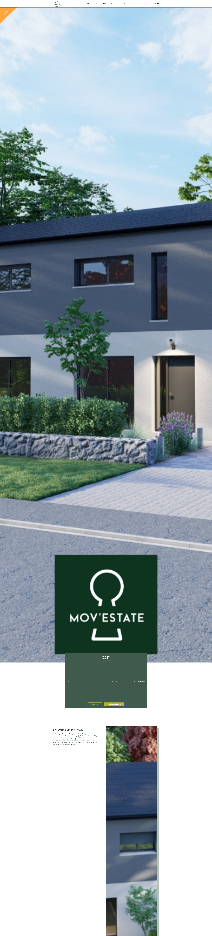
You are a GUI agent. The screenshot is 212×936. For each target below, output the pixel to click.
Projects (113, 4)
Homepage (88, 4)
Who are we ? (101, 4)
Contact (123, 4)
